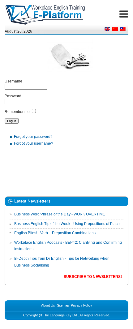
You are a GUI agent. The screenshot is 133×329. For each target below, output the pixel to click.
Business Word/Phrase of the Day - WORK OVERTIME (59, 214)
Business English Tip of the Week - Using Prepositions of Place (67, 224)
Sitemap (63, 305)
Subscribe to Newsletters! (93, 277)
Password (13, 96)
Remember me (17, 112)
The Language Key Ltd (60, 315)
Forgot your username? (33, 143)
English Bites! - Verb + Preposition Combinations (55, 233)
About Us (48, 305)
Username (13, 81)
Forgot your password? (33, 136)
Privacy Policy (81, 305)
